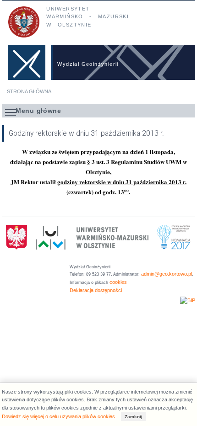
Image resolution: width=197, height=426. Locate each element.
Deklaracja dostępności (96, 290)
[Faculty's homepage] (27, 64)
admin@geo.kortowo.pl (166, 274)
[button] (98, 110)
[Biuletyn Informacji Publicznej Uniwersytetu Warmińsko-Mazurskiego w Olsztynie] (187, 300)
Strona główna (29, 91)
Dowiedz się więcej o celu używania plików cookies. (59, 416)
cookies (118, 282)
